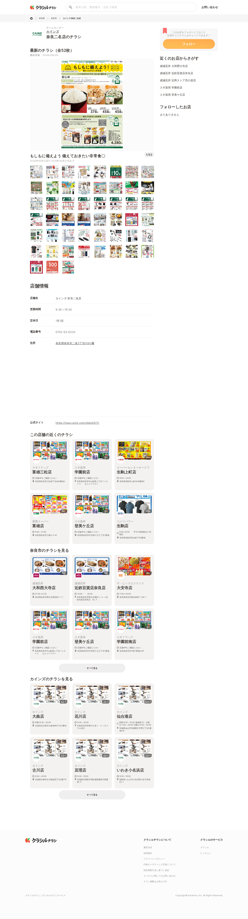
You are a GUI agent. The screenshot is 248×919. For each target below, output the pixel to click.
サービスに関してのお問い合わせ (160, 875)
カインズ (52, 31)
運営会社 (148, 847)
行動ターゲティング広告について (160, 864)
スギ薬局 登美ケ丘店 (172, 94)
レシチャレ (205, 853)
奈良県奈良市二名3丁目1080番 (75, 343)
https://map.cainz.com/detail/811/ (77, 422)
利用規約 (148, 853)
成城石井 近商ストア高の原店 (178, 80)
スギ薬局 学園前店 (171, 87)
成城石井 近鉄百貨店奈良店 (176, 73)
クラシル (204, 847)
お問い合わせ (210, 7)
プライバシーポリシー (154, 858)
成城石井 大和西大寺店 (174, 66)
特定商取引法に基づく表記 (156, 870)
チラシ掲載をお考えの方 (155, 881)
